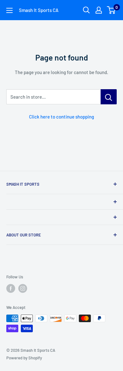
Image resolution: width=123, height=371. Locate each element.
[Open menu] (9, 10)
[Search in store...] (109, 96)
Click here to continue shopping (61, 116)
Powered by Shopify (24, 357)
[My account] (99, 10)
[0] (111, 10)
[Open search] (86, 10)
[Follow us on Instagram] (22, 288)
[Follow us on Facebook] (10, 288)
